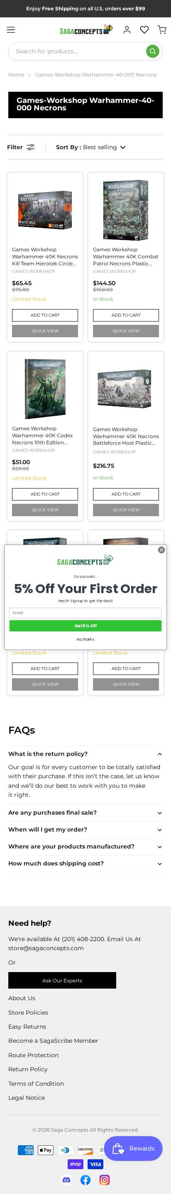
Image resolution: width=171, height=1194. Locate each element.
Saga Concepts (69, 1130)
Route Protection (33, 1055)
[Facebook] (85, 1180)
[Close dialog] (161, 549)
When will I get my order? (47, 829)
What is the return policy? (48, 754)
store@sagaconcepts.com (46, 948)
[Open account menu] (127, 29)
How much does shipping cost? (56, 863)
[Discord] (66, 1180)
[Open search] (152, 51)
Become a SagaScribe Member (53, 1040)
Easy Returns (27, 1026)
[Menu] (11, 30)
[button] (91, 147)
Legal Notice (26, 1097)
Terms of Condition (36, 1083)
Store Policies (28, 1012)
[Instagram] (104, 1180)
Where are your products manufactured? (71, 846)
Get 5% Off (85, 625)
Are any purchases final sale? (52, 812)
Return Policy (28, 1069)
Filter (15, 147)
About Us (21, 998)
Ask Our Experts (62, 980)
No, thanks (85, 639)
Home (16, 74)
